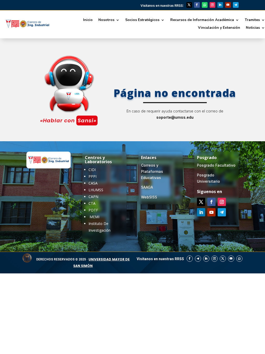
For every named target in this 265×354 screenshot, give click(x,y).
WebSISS (149, 197)
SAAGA (147, 187)
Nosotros (106, 20)
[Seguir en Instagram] (212, 5)
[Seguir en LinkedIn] (220, 5)
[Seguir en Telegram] (236, 5)
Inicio (88, 20)
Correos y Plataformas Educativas (152, 171)
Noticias (253, 28)
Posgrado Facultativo (216, 165)
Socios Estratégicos (142, 20)
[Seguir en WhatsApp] (205, 5)
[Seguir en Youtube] (228, 5)
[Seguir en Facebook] (197, 5)
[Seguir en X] (189, 5)
